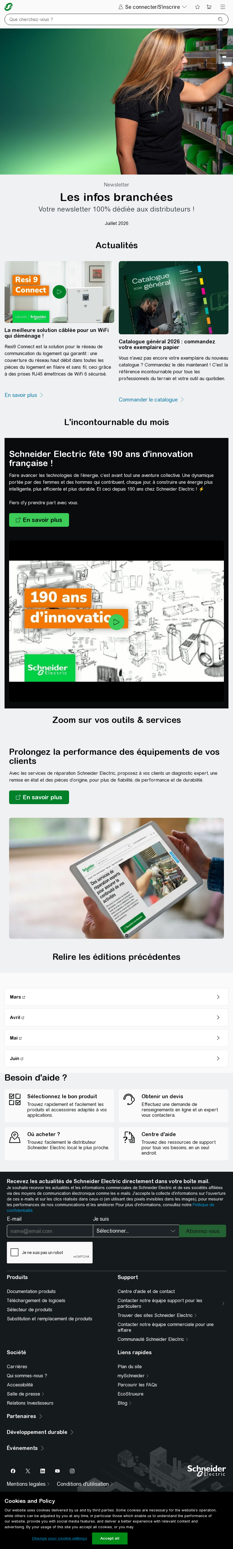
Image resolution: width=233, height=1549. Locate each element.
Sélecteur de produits (29, 1309)
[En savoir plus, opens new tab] (24, 395)
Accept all (109, 1538)
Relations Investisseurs (30, 1403)
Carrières (17, 1366)
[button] (39, 520)
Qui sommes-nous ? (27, 1375)
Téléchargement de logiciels (36, 1300)
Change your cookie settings (59, 1538)
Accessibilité (20, 1385)
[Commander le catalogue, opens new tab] (151, 400)
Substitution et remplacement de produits (49, 1318)
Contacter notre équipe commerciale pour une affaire (166, 1327)
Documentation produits (31, 1291)
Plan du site (130, 1366)
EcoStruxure (130, 1394)
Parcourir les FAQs (137, 1385)
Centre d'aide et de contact (146, 1291)
